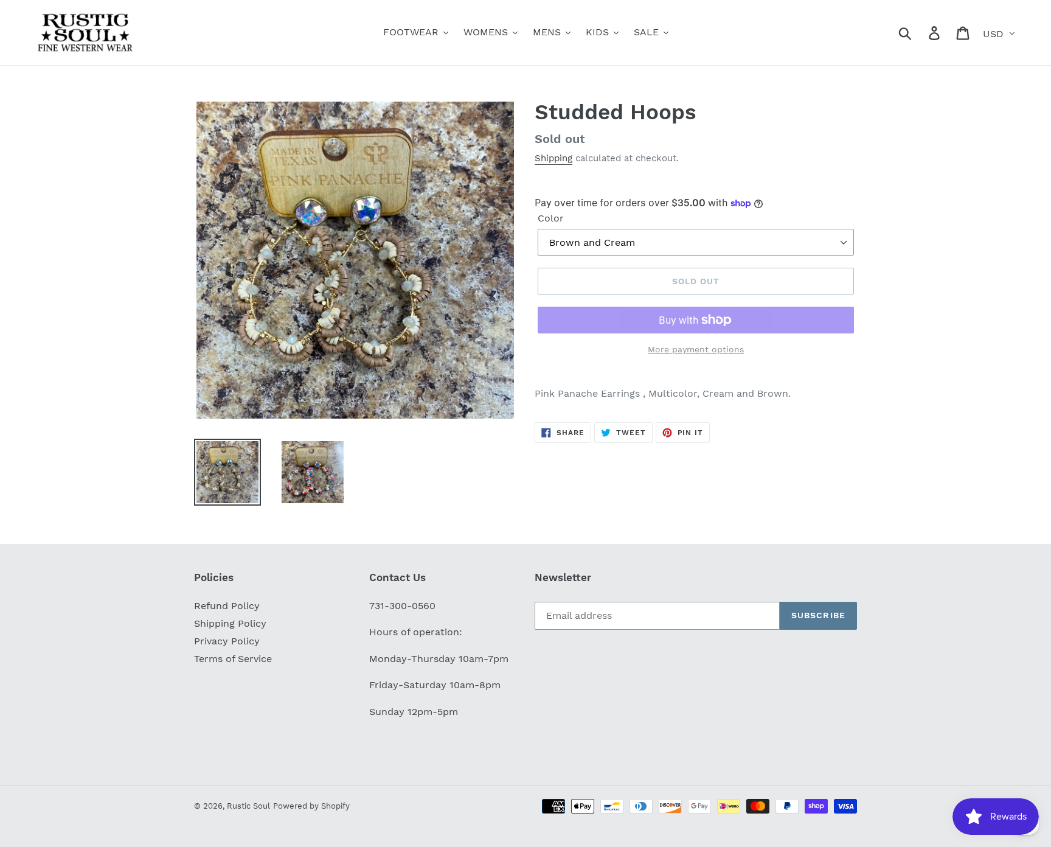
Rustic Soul (248, 805)
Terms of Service (233, 658)
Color (551, 218)
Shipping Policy (230, 623)
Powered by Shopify (311, 805)
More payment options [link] (696, 349)
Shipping (553, 158)
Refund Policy (227, 606)
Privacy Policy (227, 641)
